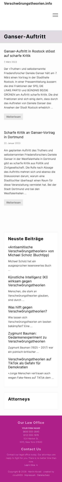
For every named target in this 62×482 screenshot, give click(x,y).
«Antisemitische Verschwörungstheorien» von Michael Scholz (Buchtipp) (31, 251)
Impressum (29, 475)
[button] (55, 15)
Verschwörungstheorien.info (28, 3)
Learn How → (31, 465)
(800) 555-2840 (31, 431)
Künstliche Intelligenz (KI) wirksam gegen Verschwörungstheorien (28, 281)
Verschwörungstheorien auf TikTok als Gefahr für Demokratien (29, 363)
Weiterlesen (13, 117)
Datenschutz (43, 475)
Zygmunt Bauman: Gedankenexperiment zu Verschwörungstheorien (27, 337)
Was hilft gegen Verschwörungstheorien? (27, 309)
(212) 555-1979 (31, 435)
